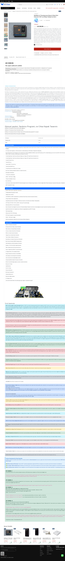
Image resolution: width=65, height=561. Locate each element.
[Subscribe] (15, 550)
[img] (11, 542)
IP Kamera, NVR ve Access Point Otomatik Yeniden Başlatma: (17, 399)
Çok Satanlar (49, 553)
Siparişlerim (42, 553)
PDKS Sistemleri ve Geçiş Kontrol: (12, 330)
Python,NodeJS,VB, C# (18, 519)
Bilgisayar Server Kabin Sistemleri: (12, 371)
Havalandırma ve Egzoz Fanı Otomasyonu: (13, 429)
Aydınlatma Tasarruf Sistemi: (11, 359)
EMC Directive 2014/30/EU (16, 111)
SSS (6, 1)
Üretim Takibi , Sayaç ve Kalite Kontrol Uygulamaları (15, 336)
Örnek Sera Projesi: (9, 364)
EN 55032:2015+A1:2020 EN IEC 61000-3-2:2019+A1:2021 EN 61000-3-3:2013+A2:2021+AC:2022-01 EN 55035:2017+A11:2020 (22, 114)
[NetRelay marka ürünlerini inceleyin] (36, 20)
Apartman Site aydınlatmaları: (11, 393)
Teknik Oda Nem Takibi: (10, 451)
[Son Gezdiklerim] (57, 4)
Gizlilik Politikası (49, 548)
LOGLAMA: (8, 381)
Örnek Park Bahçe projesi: (10, 355)
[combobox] (32, 4)
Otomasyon (9, 11)
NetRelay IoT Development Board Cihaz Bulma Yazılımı (14, 130)
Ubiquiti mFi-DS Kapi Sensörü (17, 538)
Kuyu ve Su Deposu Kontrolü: (11, 343)
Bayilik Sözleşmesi (50, 550)
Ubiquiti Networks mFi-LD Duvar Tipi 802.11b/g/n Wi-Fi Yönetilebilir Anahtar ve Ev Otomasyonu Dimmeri (27, 538)
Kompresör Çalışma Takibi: (11, 417)
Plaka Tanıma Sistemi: (10, 368)
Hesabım (41, 552)
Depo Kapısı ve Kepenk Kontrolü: (12, 436)
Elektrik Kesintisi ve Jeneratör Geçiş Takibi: (14, 447)
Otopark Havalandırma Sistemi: (12, 432)
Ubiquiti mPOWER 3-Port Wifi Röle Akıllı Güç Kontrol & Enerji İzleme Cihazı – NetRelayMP (47, 538)
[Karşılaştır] (61, 4)
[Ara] (46, 4)
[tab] (6, 57)
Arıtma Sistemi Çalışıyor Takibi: (12, 385)
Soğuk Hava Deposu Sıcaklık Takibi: (12, 413)
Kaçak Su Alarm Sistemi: (10, 443)
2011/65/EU (12, 117)
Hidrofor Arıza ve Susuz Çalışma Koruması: (14, 420)
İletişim (9, 1)
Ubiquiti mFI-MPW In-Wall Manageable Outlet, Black (37, 538)
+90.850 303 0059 (60, 547)
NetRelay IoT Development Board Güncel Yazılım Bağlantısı (15, 128)
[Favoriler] (59, 4)
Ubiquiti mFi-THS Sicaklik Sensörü (56, 538)
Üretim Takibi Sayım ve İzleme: (11, 376)
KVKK (48, 552)
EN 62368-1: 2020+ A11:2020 (10, 119)
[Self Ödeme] (55, 4)
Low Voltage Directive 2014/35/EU (18, 120)
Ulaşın (12, 1)
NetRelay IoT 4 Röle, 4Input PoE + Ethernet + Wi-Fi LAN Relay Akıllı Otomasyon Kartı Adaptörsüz (8, 538)
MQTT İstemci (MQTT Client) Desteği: (13, 305)
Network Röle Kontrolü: (10, 312)
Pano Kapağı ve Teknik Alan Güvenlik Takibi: (14, 424)
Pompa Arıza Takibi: (9, 440)
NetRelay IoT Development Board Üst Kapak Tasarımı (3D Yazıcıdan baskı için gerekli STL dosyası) (21, 131)
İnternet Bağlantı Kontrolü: (10, 388)
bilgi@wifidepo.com (59, 549)
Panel (41, 555)
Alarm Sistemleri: (9, 349)
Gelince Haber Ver (47, 49)
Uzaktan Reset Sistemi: (10, 454)
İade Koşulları (49, 547)
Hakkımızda (2, 1)
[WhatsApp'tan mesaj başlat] (62, 555)
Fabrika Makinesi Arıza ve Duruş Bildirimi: (13, 404)
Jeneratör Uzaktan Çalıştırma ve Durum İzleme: (15, 408)
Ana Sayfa (5, 11)
